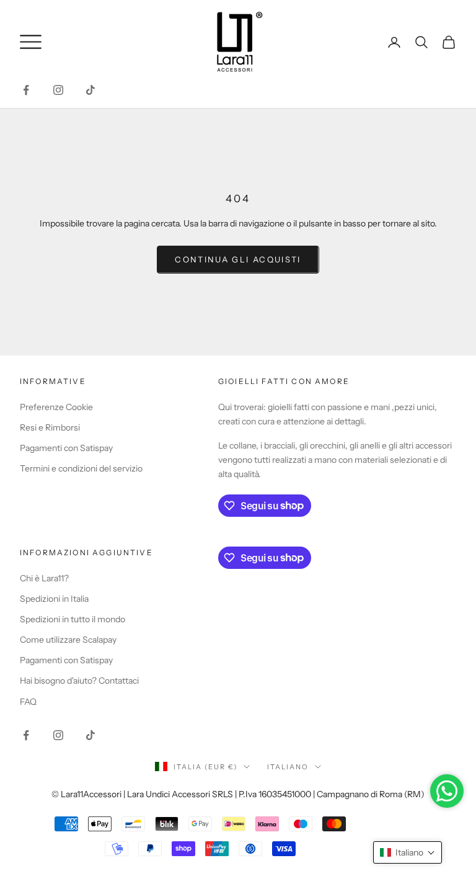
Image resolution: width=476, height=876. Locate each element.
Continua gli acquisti (238, 259)
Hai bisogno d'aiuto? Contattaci (79, 680)
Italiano (288, 766)
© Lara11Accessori (86, 794)
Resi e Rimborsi (50, 427)
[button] (407, 852)
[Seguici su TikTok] (90, 90)
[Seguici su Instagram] (58, 90)
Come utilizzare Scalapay (68, 639)
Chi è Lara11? (44, 578)
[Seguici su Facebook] (26, 90)
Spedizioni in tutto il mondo (72, 619)
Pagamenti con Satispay (66, 448)
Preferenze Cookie (56, 407)
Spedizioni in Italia (54, 598)
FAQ (28, 701)
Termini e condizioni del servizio (81, 468)
